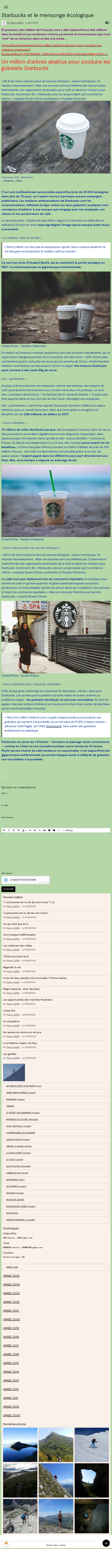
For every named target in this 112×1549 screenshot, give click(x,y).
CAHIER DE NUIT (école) (17, 1173)
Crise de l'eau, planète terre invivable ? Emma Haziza (34, 978)
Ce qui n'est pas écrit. (16, 924)
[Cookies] (6, 1543)
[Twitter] (17, 180)
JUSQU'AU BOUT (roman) (18, 1139)
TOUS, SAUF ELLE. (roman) (18, 1126)
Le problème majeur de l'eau (20, 1043)
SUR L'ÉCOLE (12, 1213)
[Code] (58, 830)
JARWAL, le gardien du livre (19, 1146)
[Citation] (30, 830)
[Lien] (39, 830)
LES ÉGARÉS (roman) (16, 1186)
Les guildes (9, 1054)
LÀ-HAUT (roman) (14, 1159)
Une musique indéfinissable (19, 934)
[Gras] (4, 830)
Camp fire (9, 1010)
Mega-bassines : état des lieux (21, 989)
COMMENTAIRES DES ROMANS (20, 1132)
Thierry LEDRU (16, 23)
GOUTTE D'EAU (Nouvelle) (18, 1166)
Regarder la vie (12, 967)
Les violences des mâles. (17, 945)
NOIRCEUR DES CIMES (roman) (20, 1206)
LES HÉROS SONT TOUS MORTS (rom (23, 1086)
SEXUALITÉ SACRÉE (15, 1199)
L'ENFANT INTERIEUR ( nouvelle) (20, 1219)
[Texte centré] (34, 830)
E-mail (4, 805)
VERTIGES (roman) (15, 1193)
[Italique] (8, 830)
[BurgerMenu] (6, 7)
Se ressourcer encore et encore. (22, 1032)
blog (5, 776)
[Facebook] (7, 180)
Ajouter (8, 889)
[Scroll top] (106, 1543)
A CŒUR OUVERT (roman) (18, 1153)
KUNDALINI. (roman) (15, 1099)
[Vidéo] (54, 830)
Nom (3, 793)
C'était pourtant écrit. (16, 956)
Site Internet (7, 817)
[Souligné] (13, 830)
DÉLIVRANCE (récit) (15, 1179)
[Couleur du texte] (24, 830)
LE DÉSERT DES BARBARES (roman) (23, 1112)
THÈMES (10, 1106)
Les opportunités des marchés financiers (27, 999)
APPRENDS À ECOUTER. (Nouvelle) (22, 1119)
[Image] (49, 830)
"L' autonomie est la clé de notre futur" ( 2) (28, 902)
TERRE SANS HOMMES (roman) (21, 1092)
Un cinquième (11, 1021)
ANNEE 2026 (12, 1267)
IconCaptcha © (44, 883)
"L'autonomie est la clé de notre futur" (26, 913)
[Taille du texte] (18, 830)
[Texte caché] (44, 830)
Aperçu (69, 830)
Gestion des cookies (56, 1545)
